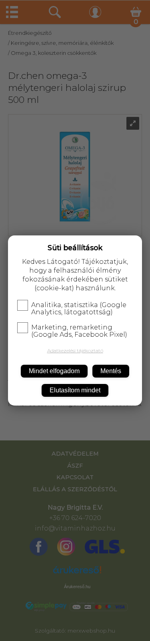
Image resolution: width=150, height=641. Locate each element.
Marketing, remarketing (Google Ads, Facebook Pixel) (79, 331)
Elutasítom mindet (75, 390)
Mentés (110, 371)
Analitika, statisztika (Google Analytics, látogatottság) (78, 308)
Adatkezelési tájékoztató (75, 351)
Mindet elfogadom (54, 371)
